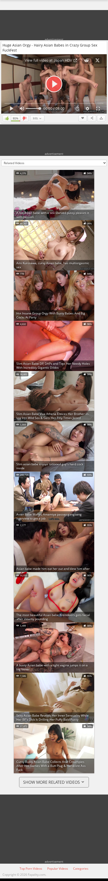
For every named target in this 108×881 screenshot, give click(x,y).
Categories (80, 868)
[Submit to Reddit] (86, 60)
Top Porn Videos (31, 868)
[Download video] (101, 118)
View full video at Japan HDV (49, 60)
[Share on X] (97, 60)
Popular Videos (57, 868)
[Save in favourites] (82, 118)
